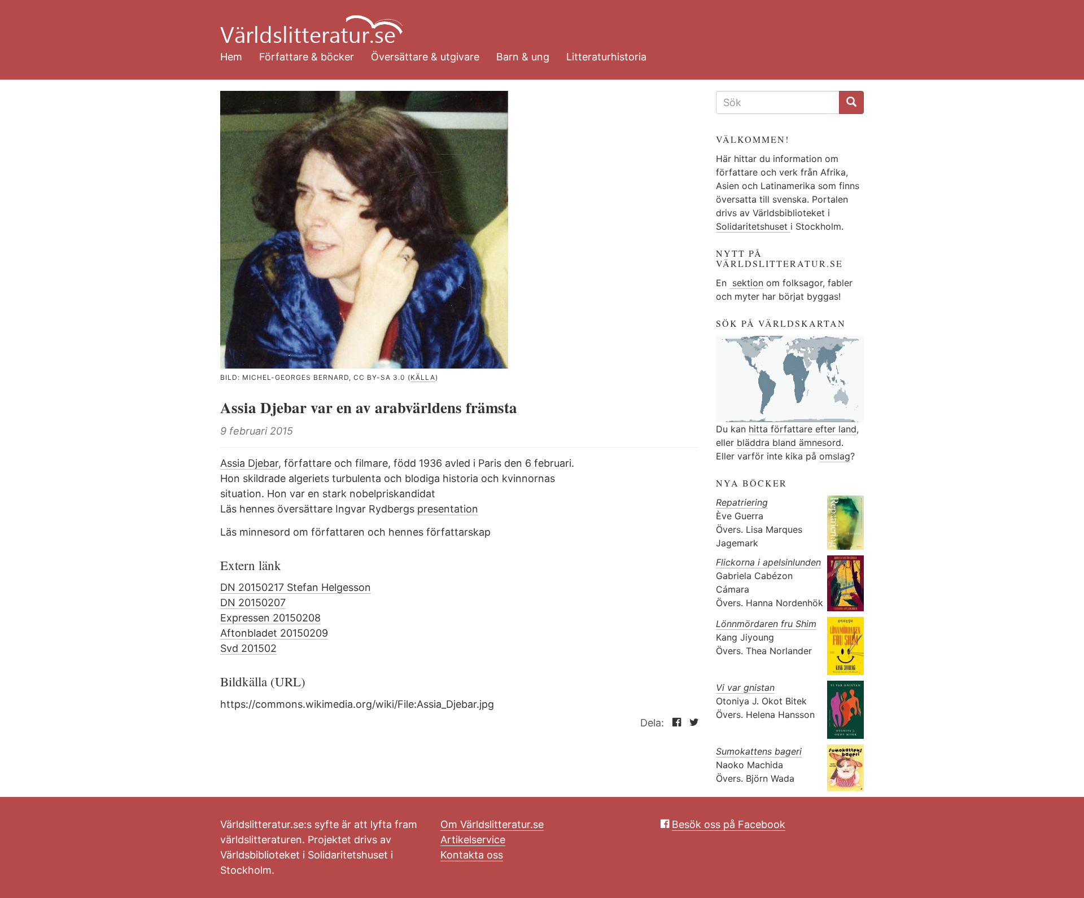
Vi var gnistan (745, 687)
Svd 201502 (248, 648)
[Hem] (533, 22)
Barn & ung (522, 57)
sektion (746, 282)
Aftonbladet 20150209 (274, 633)
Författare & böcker (306, 57)
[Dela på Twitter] (691, 723)
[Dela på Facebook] (674, 723)
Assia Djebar (249, 463)
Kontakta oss (471, 855)
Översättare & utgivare (425, 57)
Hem (231, 57)
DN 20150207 (253, 602)
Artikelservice (472, 840)
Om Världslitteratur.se (492, 824)
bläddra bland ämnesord (789, 442)
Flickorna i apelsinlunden (768, 562)
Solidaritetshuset (753, 226)
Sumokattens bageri (759, 751)
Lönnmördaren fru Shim (766, 623)
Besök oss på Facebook (728, 824)
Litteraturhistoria (606, 57)
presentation (447, 509)
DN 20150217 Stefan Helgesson (295, 587)
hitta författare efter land (802, 429)
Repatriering (742, 502)
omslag (834, 456)
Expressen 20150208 (270, 618)
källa (422, 377)
